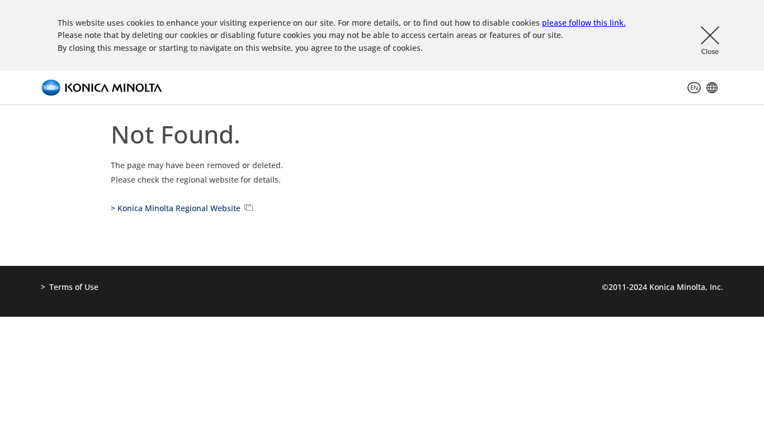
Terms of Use (73, 287)
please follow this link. (584, 22)
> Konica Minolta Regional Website (175, 208)
